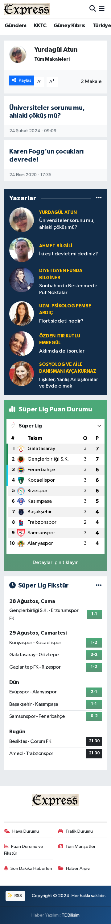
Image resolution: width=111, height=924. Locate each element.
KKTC (40, 25)
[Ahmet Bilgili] (21, 249)
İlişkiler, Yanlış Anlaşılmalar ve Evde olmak (68, 383)
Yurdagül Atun (58, 212)
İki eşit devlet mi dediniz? (68, 254)
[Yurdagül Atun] (21, 219)
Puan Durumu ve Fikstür (23, 850)
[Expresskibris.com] (27, 8)
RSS (18, 895)
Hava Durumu (25, 831)
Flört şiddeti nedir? (61, 321)
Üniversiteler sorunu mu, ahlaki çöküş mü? (67, 224)
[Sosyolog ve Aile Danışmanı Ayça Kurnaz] (21, 373)
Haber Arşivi (78, 868)
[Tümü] (99, 198)
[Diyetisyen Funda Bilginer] (21, 279)
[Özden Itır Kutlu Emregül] (21, 343)
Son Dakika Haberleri (31, 868)
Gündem (15, 25)
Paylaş (25, 80)
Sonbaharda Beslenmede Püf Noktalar (68, 289)
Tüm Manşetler (80, 846)
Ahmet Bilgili (55, 246)
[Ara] (92, 8)
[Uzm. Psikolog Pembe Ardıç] (21, 313)
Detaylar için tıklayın (56, 562)
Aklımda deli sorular (61, 351)
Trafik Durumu (79, 831)
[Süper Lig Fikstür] (99, 585)
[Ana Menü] (102, 8)
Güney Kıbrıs (69, 25)
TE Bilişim (71, 915)
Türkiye (101, 25)
